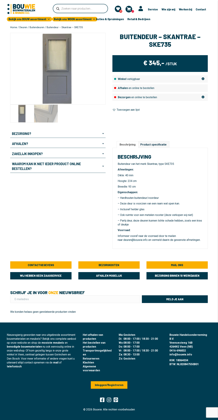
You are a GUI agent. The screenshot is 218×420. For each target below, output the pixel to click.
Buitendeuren (37, 27)
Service (153, 9)
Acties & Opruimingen (110, 19)
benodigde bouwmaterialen (24, 346)
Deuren (23, 27)
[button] (58, 133)
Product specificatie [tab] (153, 144)
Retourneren (91, 358)
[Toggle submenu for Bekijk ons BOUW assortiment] (49, 19)
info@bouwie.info (180, 354)
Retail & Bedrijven (138, 19)
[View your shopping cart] (129, 9)
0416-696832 (177, 350)
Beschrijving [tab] (128, 144)
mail (55, 362)
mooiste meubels (53, 342)
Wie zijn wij (168, 9)
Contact (201, 9)
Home (13, 27)
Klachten (88, 362)
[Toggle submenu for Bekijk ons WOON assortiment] (94, 19)
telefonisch (14, 366)
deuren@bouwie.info (135, 240)
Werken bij (185, 9)
